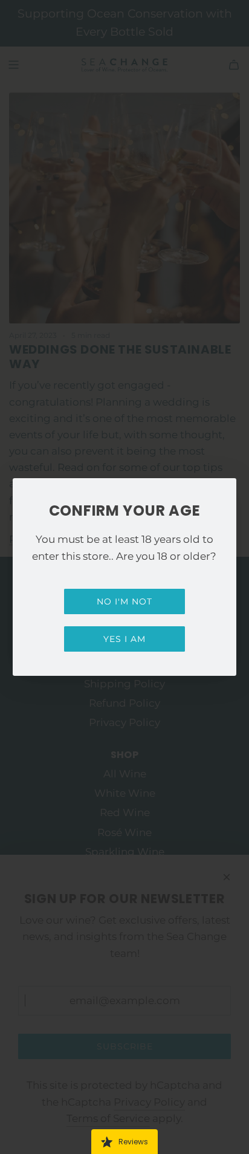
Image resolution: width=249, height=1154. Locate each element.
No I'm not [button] (124, 601)
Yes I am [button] (124, 639)
